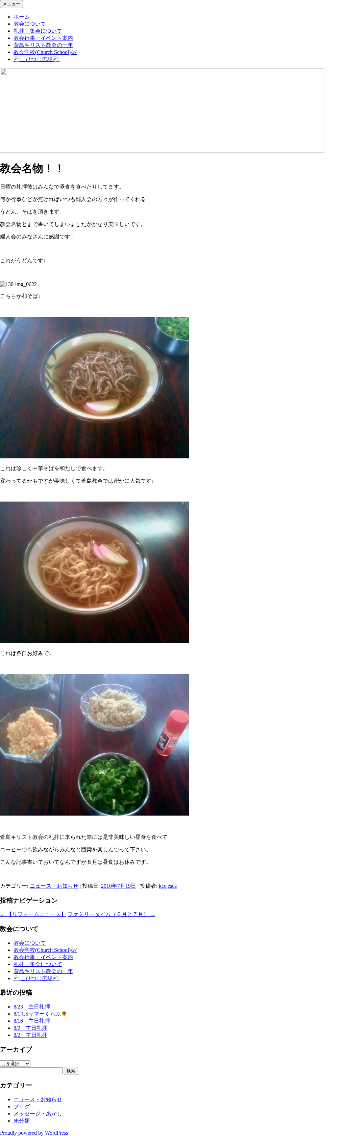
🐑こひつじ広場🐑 (36, 59)
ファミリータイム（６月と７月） (111, 914)
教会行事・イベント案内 (43, 38)
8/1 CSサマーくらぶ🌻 (41, 1014)
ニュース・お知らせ (54, 886)
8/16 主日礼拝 (32, 1021)
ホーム (22, 17)
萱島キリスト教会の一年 (43, 45)
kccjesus (168, 886)
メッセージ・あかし (38, 1113)
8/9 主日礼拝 (30, 1028)
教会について (30, 24)
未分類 (22, 1121)
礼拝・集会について (38, 31)
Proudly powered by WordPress (34, 1133)
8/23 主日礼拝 (32, 1007)
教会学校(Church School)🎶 (45, 52)
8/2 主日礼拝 (30, 1035)
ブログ (22, 1106)
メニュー (11, 3)
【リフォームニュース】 (33, 914)
